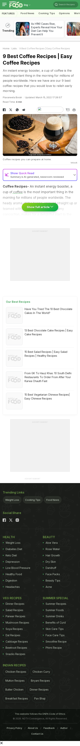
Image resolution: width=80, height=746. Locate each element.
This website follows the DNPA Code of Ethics (40, 714)
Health (9, 537)
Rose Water (53, 549)
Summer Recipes (56, 603)
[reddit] (23, 110)
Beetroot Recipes (16, 647)
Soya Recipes (14, 628)
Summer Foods (55, 610)
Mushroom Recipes (17, 622)
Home (6, 48)
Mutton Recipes (15, 680)
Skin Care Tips (55, 628)
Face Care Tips (55, 635)
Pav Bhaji (39, 698)
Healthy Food (14, 574)
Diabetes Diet (14, 549)
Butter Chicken (14, 689)
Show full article (38, 207)
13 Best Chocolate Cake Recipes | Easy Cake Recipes (49, 332)
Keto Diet (11, 555)
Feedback (49, 728)
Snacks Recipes (15, 654)
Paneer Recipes (15, 616)
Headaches (13, 586)
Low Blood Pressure (18, 567)
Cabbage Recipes (17, 641)
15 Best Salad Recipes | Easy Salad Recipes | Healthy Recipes (46, 353)
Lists (14, 48)
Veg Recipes (12, 598)
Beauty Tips (53, 580)
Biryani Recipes (40, 680)
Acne (49, 586)
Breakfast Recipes (16, 698)
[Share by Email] (67, 110)
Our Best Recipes (18, 301)
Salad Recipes (14, 610)
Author (64, 728)
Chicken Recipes (15, 671)
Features (8, 13)
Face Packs (53, 574)
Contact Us (37, 733)
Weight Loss (12, 499)
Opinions (64, 13)
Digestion (11, 580)
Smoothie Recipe (56, 641)
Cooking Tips (32, 499)
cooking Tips (47, 13)
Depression (13, 561)
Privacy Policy (14, 728)
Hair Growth (53, 555)
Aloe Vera (52, 542)
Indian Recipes (14, 665)
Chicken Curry (41, 671)
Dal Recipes (13, 635)
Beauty (49, 537)
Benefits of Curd (56, 622)
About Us (33, 728)
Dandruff (51, 567)
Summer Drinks (55, 616)
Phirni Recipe (54, 647)
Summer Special (55, 598)
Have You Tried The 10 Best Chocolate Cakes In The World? (48, 310)
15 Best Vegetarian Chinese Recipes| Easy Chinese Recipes (47, 396)
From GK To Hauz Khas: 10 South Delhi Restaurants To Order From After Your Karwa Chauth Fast (48, 377)
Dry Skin (51, 561)
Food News (27, 13)
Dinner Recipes (15, 603)
